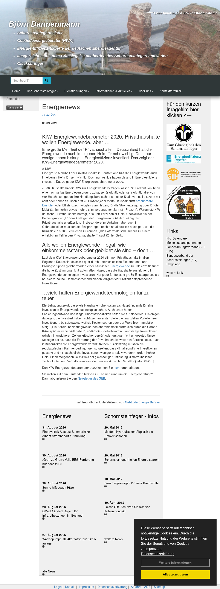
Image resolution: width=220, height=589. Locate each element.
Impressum (153, 549)
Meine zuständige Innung (184, 242)
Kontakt (70, 586)
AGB (147, 586)
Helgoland (173, 264)
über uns (145, 91)
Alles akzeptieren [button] (175, 574)
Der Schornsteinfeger (41, 91)
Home (16, 91)
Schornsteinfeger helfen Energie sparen (131, 459)
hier (116, 367)
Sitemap (159, 586)
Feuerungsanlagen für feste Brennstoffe (131, 483)
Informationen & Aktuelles (113, 91)
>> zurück (48, 114)
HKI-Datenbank (177, 238)
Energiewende (120, 266)
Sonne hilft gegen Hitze (58, 487)
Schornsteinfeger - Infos (131, 416)
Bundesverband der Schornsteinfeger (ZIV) (182, 257)
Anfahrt (136, 586)
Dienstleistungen (75, 91)
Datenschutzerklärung (157, 554)
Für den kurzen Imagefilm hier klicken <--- (184, 109)
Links (172, 231)
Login (58, 586)
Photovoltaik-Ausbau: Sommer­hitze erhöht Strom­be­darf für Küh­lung (66, 433)
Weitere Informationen (175, 562)
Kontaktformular (170, 91)
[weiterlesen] (70, 439)
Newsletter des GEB (91, 378)
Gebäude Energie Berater (142, 402)
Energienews (57, 416)
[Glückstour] (187, 202)
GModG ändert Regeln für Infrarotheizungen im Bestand (62, 513)
